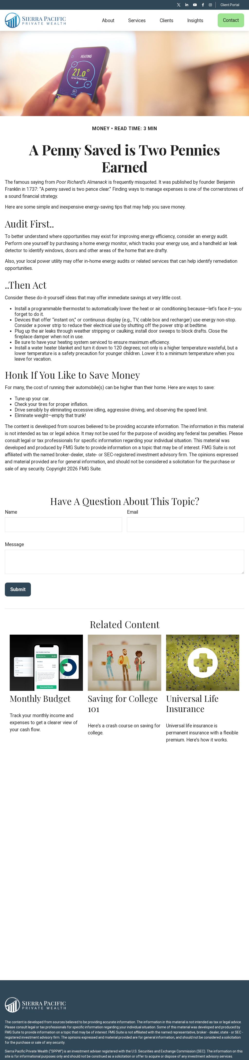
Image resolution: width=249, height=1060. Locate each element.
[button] (108, 20)
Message (14, 544)
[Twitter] (178, 5)
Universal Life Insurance (192, 703)
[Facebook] (203, 5)
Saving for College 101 (123, 703)
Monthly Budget (40, 698)
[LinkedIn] (186, 5)
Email (132, 512)
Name (11, 512)
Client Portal (230, 5)
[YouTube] (195, 5)
